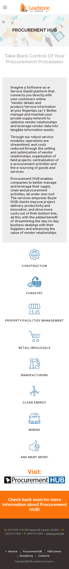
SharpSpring (26, 556)
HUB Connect (54, 551)
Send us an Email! (55, 533)
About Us (12, 551)
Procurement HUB (32, 551)
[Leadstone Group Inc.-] (34, 7)
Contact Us (44, 556)
